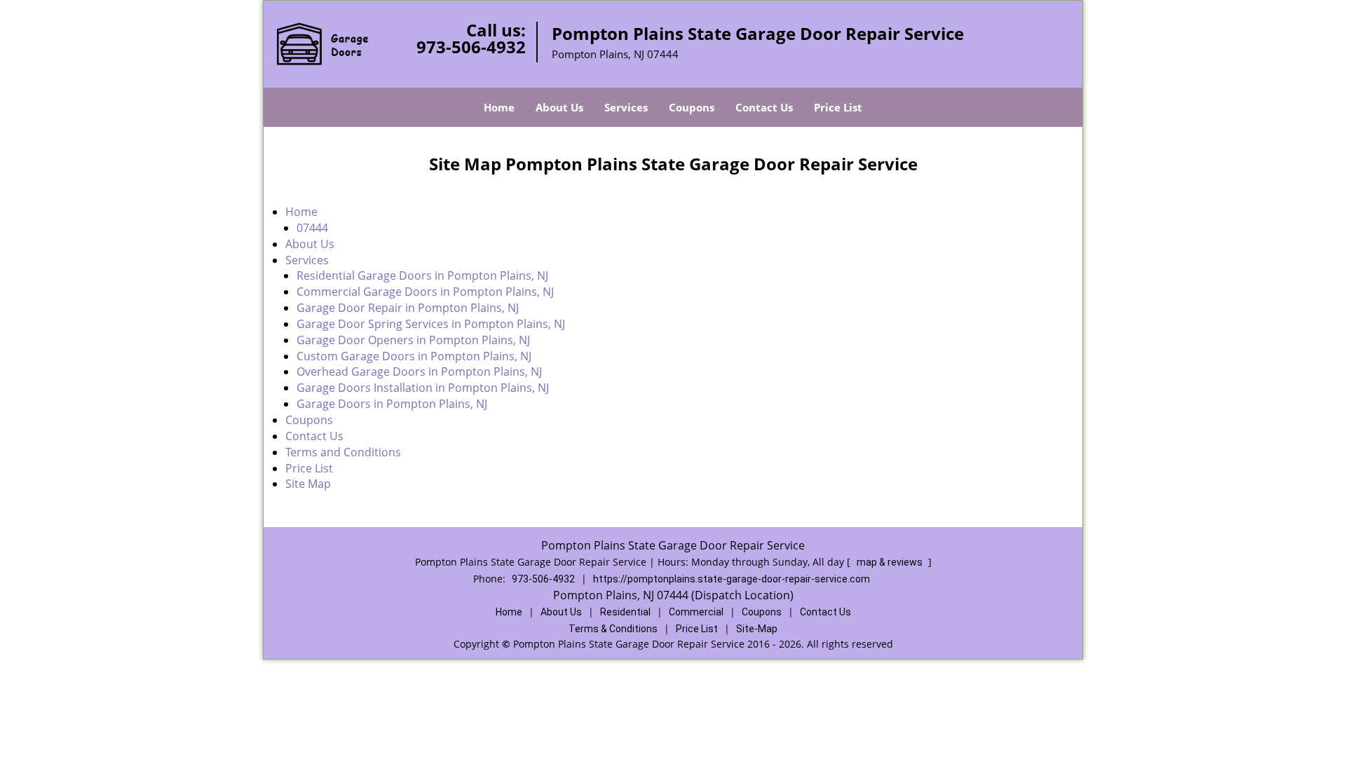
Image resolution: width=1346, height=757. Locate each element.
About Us (559, 107)
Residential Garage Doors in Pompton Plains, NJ (422, 275)
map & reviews (891, 562)
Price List (838, 107)
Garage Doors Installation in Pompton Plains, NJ (423, 387)
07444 (312, 228)
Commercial (696, 612)
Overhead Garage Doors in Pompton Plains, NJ (419, 371)
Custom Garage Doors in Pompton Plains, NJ (415, 356)
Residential (625, 612)
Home (499, 107)
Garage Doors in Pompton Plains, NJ (392, 403)
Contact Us (764, 107)
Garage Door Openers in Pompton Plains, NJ (413, 340)
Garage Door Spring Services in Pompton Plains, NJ (431, 324)
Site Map (308, 483)
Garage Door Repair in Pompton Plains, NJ (408, 307)
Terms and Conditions (343, 452)
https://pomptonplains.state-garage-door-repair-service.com (731, 579)
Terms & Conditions (613, 628)
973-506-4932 (471, 46)
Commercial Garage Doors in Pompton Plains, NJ (425, 291)
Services (626, 107)
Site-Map (756, 628)
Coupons (691, 107)
